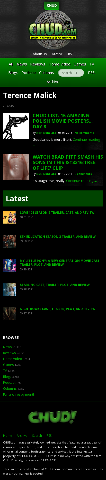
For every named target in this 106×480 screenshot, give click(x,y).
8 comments (83, 174)
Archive (57, 54)
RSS (70, 54)
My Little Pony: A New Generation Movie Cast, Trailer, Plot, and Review (60, 263)
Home (7, 435)
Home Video (59, 64)
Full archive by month (19, 394)
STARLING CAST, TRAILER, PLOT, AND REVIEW (55, 285)
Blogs (13, 72)
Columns (46, 72)
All (11, 64)
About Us (40, 54)
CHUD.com (53, 417)
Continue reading (81, 180)
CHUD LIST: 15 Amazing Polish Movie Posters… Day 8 (63, 121)
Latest (17, 198)
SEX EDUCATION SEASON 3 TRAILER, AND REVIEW (58, 236)
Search (37, 435)
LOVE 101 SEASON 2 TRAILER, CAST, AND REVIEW (57, 212)
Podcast (28, 72)
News (22, 64)
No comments (84, 133)
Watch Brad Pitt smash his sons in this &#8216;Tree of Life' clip (68, 162)
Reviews (37, 64)
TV (91, 64)
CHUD (52, 5)
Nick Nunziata (46, 133)
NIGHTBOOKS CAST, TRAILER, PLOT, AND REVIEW (57, 309)
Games (80, 64)
